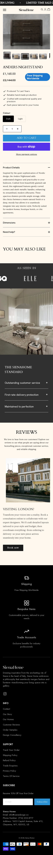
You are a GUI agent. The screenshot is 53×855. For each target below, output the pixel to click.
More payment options (26, 154)
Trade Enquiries (10, 765)
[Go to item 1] (7, 55)
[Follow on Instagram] (5, 694)
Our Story (7, 714)
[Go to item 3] (25, 56)
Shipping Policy (10, 755)
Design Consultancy (12, 735)
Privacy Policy (9, 770)
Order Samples (10, 729)
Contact (6, 709)
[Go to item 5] (43, 56)
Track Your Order (11, 750)
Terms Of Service (11, 776)
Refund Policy (9, 760)
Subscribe (43, 803)
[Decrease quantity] (6, 129)
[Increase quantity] (17, 129)
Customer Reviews (11, 724)
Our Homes (8, 719)
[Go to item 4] (34, 56)
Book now (13, 548)
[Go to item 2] (16, 56)
